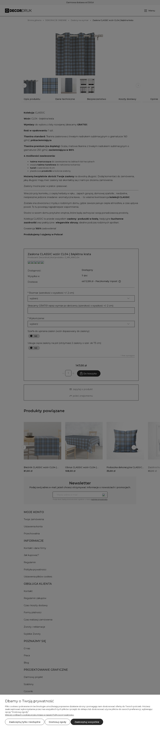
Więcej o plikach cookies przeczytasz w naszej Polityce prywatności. (39, 715)
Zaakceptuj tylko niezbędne (24, 722)
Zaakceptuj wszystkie (87, 722)
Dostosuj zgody (57, 722)
